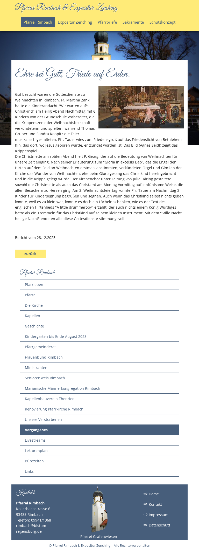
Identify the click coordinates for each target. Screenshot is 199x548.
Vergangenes (36, 429)
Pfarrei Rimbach (38, 22)
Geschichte (34, 326)
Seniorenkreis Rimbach (45, 377)
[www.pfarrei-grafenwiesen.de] (98, 531)
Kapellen (32, 315)
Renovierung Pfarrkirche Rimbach (54, 409)
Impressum (156, 514)
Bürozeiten (34, 460)
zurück (30, 253)
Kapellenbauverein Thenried (50, 398)
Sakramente (133, 22)
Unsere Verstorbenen (43, 419)
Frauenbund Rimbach (44, 357)
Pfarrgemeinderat (40, 346)
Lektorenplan (36, 450)
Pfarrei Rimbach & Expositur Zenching (66, 8)
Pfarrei (31, 294)
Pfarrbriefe (107, 22)
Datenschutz (157, 524)
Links (29, 471)
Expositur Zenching (75, 22)
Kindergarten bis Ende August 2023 (56, 336)
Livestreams (35, 440)
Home (151, 493)
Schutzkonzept (162, 22)
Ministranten (36, 367)
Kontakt (153, 504)
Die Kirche (34, 305)
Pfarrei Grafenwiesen (98, 536)
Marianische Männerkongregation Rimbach (62, 388)
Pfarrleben (34, 284)
